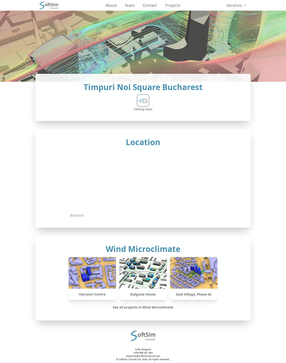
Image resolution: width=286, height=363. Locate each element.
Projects (173, 5)
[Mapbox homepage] (77, 215)
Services (234, 5)
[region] (143, 183)
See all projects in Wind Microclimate (143, 307)
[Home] (49, 5)
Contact (150, 5)
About (111, 5)
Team (130, 5)
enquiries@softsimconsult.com (143, 356)
